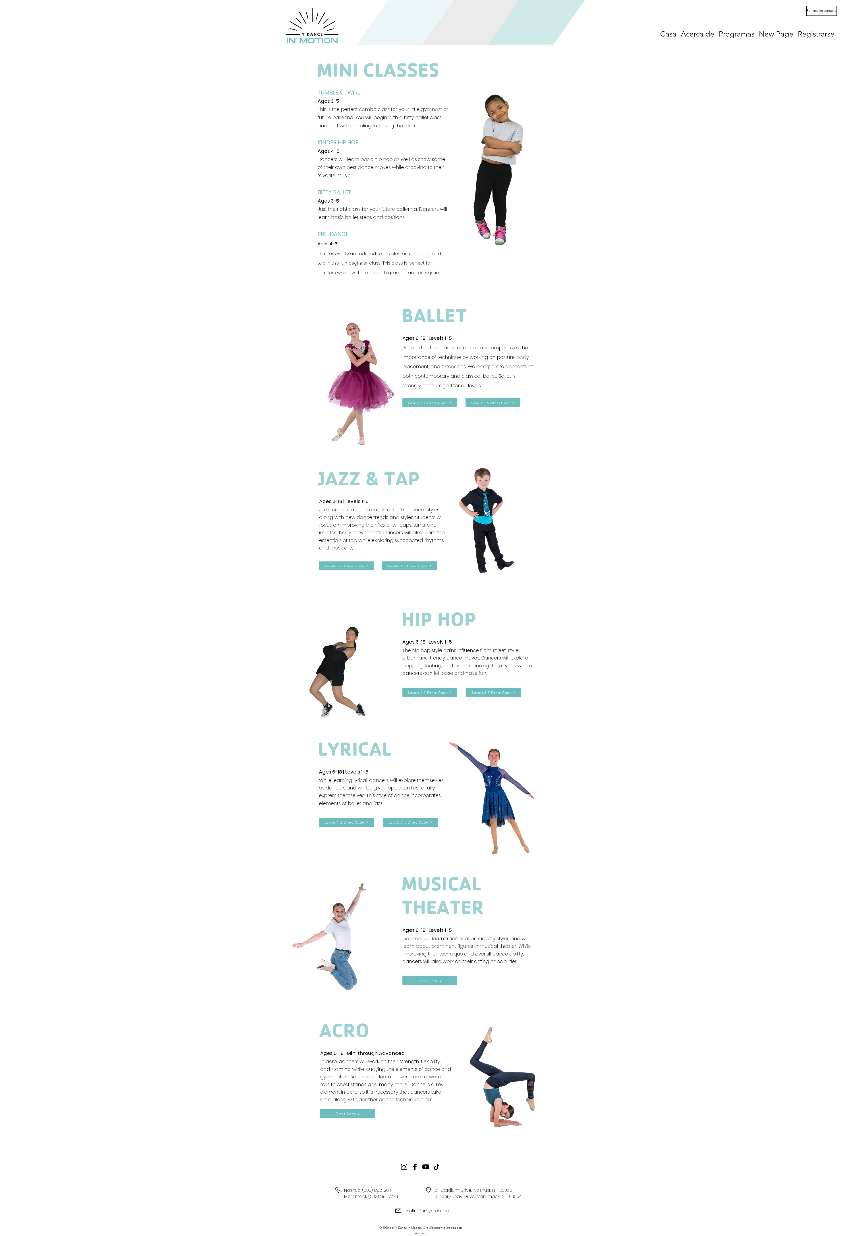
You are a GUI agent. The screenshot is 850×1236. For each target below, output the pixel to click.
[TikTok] (436, 1166)
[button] (821, 11)
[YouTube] (425, 1166)
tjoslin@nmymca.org (426, 1211)
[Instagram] (781, 10)
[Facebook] (788, 10)
